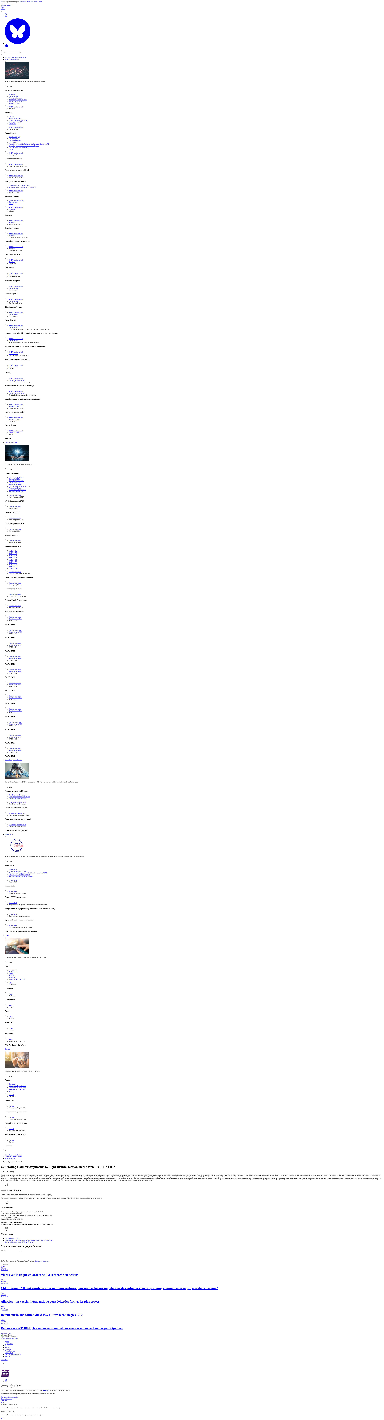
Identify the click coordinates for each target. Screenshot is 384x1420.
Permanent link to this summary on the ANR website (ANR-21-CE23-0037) (29, 1240)
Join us (3, 9)
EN (6, 16)
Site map (7, 1345)
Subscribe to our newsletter (9, 1338)
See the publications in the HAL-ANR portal (19, 1242)
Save (2, 1418)
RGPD (7, 1342)
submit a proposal (6, 5)
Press (2, 7)
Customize (4, 1401)
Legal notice (9, 1344)
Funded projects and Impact (13, 1155)
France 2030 (9, 1353)
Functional (4, 1404)
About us (8, 1349)
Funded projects (10, 1158)
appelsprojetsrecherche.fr (12, 1354)
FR (6, 14)
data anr (7, 1356)
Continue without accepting (9, 1397)
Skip (2, 1402)
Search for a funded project (13, 1157)
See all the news (6, 1333)
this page (46, 1390)
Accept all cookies (6, 1399)
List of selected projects (12, 1238)
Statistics (4, 1411)
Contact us (4, 1360)
